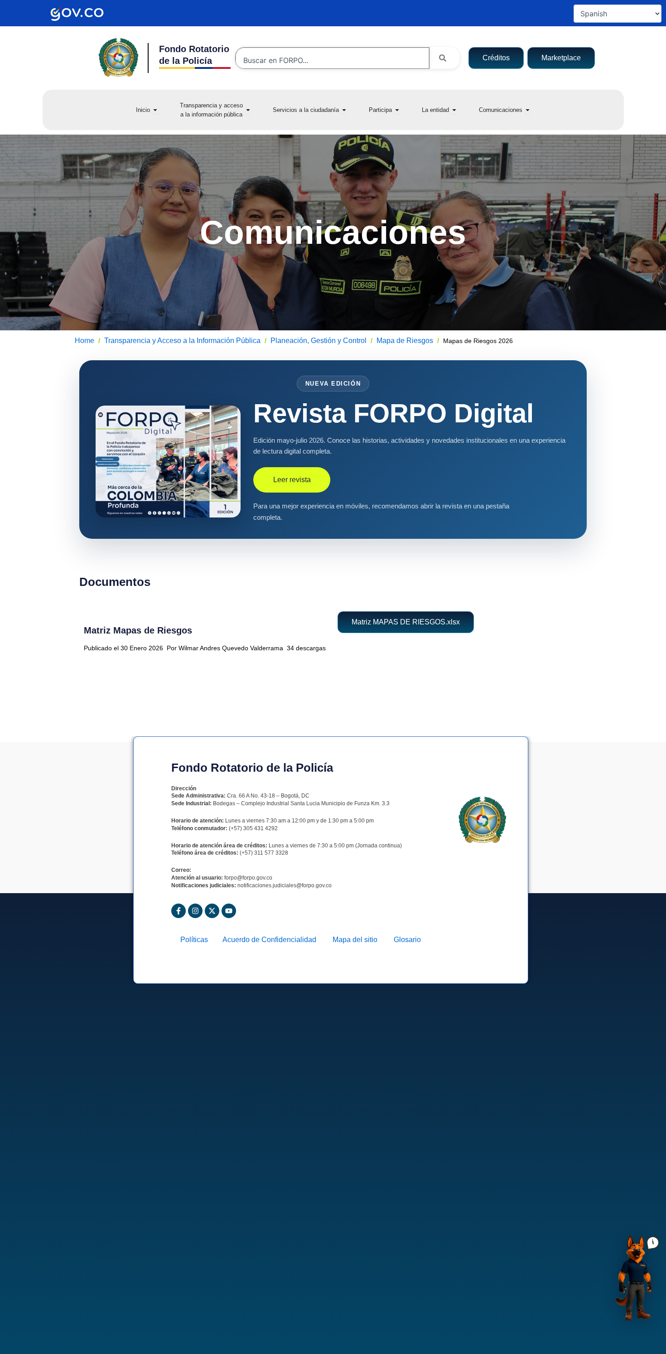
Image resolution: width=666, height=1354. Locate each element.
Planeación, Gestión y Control (318, 340)
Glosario (407, 939)
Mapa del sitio (359, 939)
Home (84, 340)
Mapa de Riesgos (404, 340)
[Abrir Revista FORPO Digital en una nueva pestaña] (168, 461)
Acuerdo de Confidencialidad (272, 939)
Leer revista (292, 480)
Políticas (196, 939)
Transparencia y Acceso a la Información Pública (182, 340)
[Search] (444, 58)
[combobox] (332, 60)
